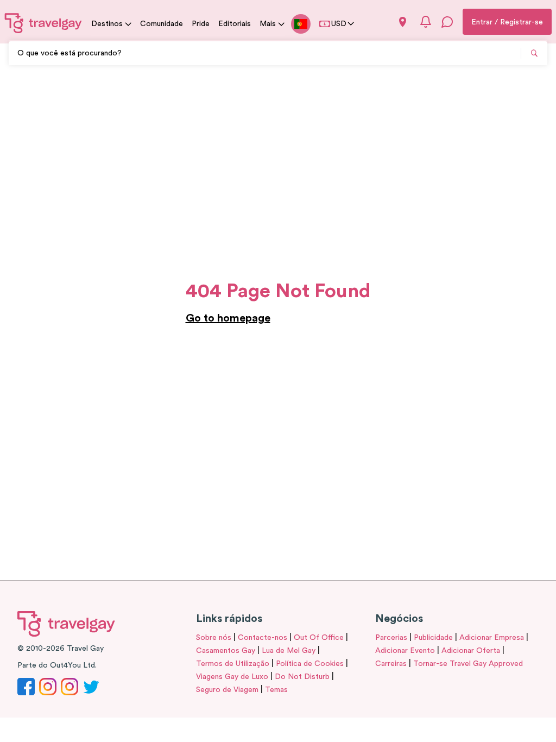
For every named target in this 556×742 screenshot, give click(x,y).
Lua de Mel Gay (288, 651)
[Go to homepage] (43, 23)
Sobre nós (213, 638)
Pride (201, 24)
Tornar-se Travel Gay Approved (468, 664)
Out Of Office (319, 638)
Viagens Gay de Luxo (232, 677)
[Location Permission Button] (402, 22)
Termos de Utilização (232, 664)
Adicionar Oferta (470, 651)
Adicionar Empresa (491, 638)
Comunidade (161, 24)
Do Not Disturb (302, 677)
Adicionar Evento (405, 651)
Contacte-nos (262, 638)
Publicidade (433, 638)
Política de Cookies (310, 664)
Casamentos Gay (225, 651)
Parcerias (391, 638)
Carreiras (391, 664)
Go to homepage (228, 318)
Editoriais (234, 24)
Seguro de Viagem (227, 690)
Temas (276, 690)
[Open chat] (447, 21)
